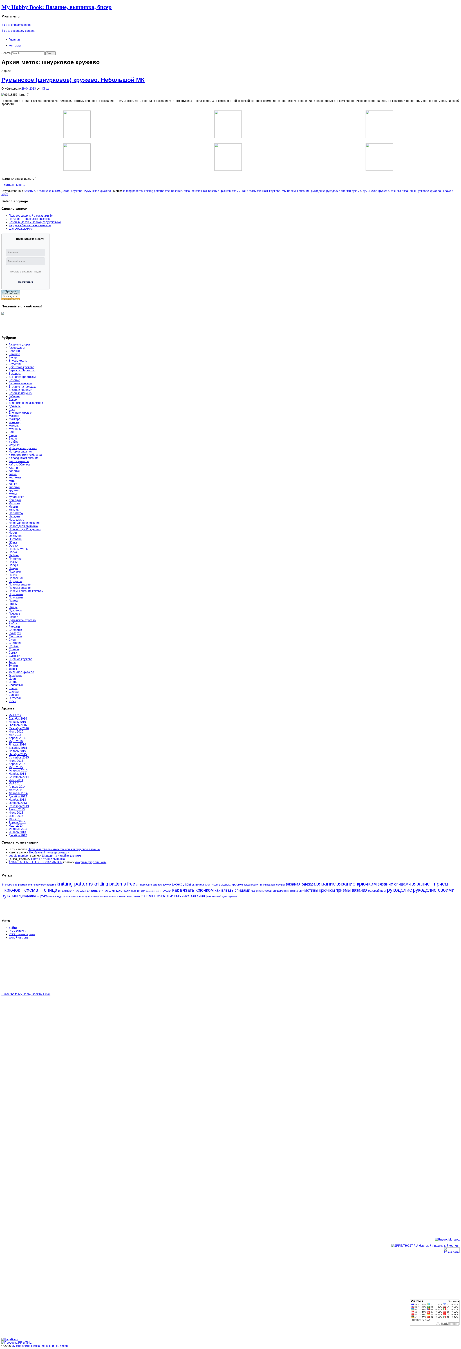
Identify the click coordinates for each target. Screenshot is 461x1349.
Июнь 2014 (16, 780)
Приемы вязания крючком (26, 591)
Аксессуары (17, 347)
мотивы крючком (319, 890)
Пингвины (15, 558)
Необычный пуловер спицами (49, 852)
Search (6, 53)
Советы (14, 649)
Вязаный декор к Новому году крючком (35, 222)
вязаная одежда (300, 884)
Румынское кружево (97, 190)
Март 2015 (16, 767)
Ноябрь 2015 (17, 751)
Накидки (14, 516)
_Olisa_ (45, 88)
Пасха (13, 552)
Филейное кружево (21, 672)
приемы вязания (298, 190)
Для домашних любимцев (26, 402)
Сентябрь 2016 (19, 728)
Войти (13, 927)
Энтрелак (15, 698)
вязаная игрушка (275, 884)
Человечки (16, 685)
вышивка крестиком (205, 884)
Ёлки (12, 409)
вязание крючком (195, 190)
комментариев (22, 934)
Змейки (14, 441)
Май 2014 (15, 783)
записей (17, 931)
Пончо (13, 574)
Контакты (15, 45)
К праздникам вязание (24, 458)
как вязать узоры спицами (267, 890)
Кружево (76, 190)
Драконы (15, 406)
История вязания (20, 451)
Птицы (13, 603)
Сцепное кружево (20, 659)
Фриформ (15, 675)
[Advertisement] (15, 323)
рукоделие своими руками (343, 190)
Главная (14, 39)
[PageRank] (9, 1339)
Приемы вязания (20, 584)
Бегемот (14, 354)
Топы (12, 662)
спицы (80, 896)
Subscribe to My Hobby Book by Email (25, 994)
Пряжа (13, 600)
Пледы (13, 565)
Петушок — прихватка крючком (29, 218)
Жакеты (14, 415)
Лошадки (15, 500)
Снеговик (15, 642)
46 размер (21, 884)
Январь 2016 (17, 744)
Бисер (13, 357)
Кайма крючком (19, 461)
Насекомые (16, 519)
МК (284, 190)
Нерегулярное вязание (24, 522)
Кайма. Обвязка (19, 464)
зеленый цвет (138, 891)
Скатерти (15, 633)
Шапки (13, 688)
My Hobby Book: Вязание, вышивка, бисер (56, 7)
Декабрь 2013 (18, 796)
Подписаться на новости (30, 239)
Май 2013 (15, 819)
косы (286, 891)
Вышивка (15, 373)
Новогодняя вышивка (23, 526)
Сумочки (14, 655)
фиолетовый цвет (217, 896)
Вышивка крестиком (22, 376)
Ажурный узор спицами (90, 862)
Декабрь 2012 (18, 835)
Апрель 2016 (17, 738)
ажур (167, 884)
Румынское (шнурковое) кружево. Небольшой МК (73, 80)
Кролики (14, 487)
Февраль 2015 (18, 770)
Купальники (16, 496)
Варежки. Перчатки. (22, 370)
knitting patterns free (157, 190)
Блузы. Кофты (18, 360)
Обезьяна (15, 535)
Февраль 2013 (18, 828)
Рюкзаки (14, 626)
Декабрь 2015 (18, 747)
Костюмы (15, 477)
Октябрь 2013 (18, 802)
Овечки (13, 545)
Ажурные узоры (19, 344)
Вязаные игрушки (20, 393)
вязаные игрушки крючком (108, 890)
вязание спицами (394, 884)
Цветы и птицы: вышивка (48, 858)
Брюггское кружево (21, 367)
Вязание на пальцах (22, 386)
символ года (55, 896)
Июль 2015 (16, 760)
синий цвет (69, 896)
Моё (138, 885)
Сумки (13, 652)
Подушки (15, 571)
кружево (274, 190)
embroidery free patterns (42, 884)
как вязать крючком (255, 190)
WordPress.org (18, 937)
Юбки (12, 701)
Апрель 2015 (17, 764)
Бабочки (14, 350)
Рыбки (13, 623)
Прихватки (16, 594)
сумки (103, 896)
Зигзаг (13, 438)
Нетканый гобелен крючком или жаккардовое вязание (64, 849)
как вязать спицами (232, 890)
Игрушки (14, 445)
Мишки (13, 506)
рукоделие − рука (33, 896)
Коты (12, 480)
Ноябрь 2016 (17, 721)
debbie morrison (19, 855)
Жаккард (14, 419)
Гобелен (14, 396)
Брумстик (15, 363)
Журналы (15, 428)
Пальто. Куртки (18, 548)
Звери (13, 435)
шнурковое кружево (427, 190)
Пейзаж (14, 555)
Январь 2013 (17, 832)
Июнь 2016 (16, 731)
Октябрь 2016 (18, 725)
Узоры (13, 668)
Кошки (13, 483)
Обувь (13, 542)
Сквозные (15, 636)
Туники (13, 665)
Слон (12, 639)
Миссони (14, 503)
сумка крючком (92, 896)
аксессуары (181, 884)
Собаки (14, 646)
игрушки (165, 890)
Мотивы (14, 509)
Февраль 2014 (18, 793)
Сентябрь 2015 (19, 757)
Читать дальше (13, 184)
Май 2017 (15, 715)
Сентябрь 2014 (19, 776)
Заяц (12, 432)
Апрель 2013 (17, 822)
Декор (65, 190)
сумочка (111, 896)
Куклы (13, 493)
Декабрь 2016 (18, 718)
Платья (13, 561)
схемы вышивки (128, 896)
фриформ (233, 897)
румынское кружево (375, 190)
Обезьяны (15, 539)
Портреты (15, 581)
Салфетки (15, 629)
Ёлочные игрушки (20, 412)
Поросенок (16, 578)
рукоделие (318, 190)
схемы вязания (158, 895)
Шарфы (14, 691)
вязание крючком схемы (224, 190)
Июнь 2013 (16, 815)
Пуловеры (16, 610)
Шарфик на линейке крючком (61, 855)
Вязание (29, 190)
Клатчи (13, 467)
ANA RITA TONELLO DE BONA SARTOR (35, 862)
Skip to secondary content (17, 30)
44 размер (7, 884)
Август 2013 (17, 809)
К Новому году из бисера (25, 454)
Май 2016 (15, 734)
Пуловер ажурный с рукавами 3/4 (31, 215)
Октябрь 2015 (18, 754)
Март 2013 (16, 825)
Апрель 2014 (17, 786)
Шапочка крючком (21, 228)
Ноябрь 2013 (17, 799)
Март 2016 (16, 741)
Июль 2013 (16, 812)
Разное (13, 616)
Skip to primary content (16, 24)
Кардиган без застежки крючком (30, 225)
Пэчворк (14, 613)
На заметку (16, 513)
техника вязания (402, 190)
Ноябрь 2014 (17, 773)
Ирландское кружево (23, 448)
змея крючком (152, 891)
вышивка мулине (254, 884)
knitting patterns (132, 190)
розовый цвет (377, 890)
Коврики (14, 470)
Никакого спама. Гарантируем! (25, 271)
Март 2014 (16, 789)
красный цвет (297, 891)
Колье (13, 474)
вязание (176, 190)
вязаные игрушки (72, 890)
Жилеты (14, 425)
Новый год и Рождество (25, 529)
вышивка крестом (231, 884)
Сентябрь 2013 (19, 806)
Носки (13, 532)
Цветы (13, 678)
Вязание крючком (48, 190)
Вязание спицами (20, 389)
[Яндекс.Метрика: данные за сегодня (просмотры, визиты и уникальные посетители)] (447, 1239)
